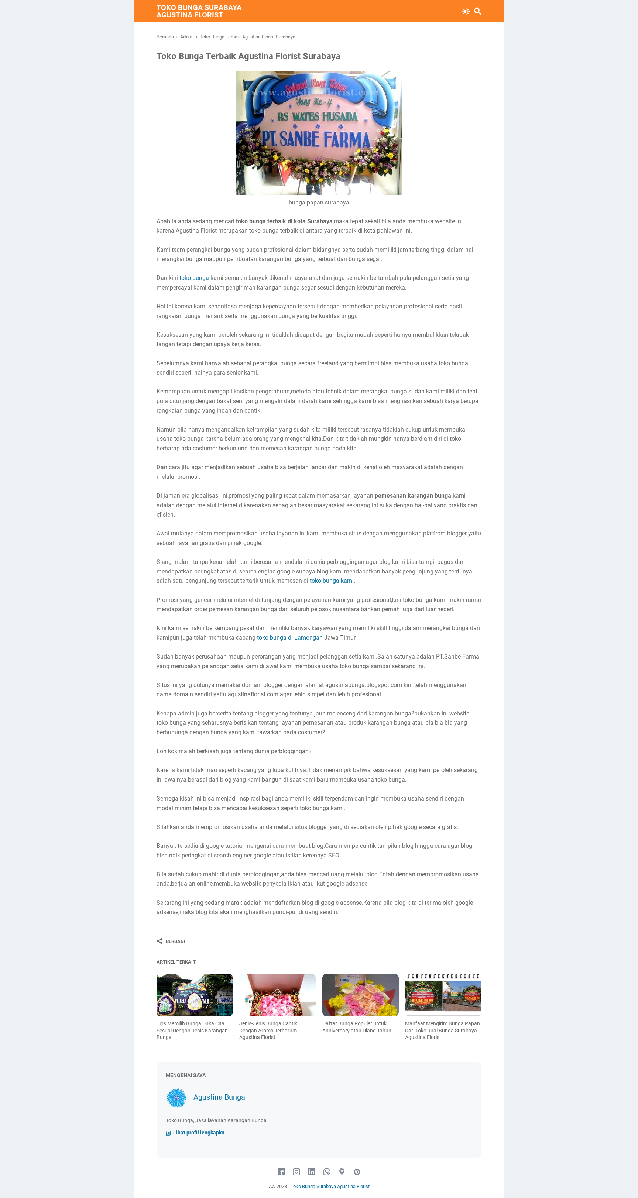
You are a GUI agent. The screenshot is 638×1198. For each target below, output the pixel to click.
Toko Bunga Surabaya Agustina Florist (199, 11)
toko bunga (194, 277)
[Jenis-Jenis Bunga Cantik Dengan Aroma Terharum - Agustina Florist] (277, 995)
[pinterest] (357, 1172)
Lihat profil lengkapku (198, 1133)
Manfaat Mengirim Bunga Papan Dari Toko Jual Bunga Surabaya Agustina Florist (442, 1030)
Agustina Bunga (219, 1097)
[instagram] (296, 1172)
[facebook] (281, 1172)
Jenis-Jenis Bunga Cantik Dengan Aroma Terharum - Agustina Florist (269, 1030)
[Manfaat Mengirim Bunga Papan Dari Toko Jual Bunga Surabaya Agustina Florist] (443, 995)
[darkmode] (466, 10)
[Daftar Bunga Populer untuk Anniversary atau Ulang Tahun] (360, 995)
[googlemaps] (341, 1172)
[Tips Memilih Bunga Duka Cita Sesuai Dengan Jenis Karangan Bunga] (195, 995)
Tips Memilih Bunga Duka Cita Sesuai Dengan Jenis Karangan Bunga (192, 1030)
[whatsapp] (326, 1172)
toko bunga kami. (332, 580)
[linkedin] (311, 1172)
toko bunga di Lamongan (290, 637)
